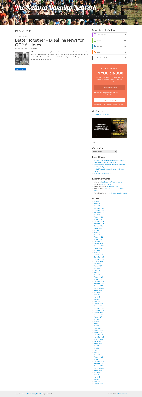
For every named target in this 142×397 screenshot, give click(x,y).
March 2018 (97, 301)
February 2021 (98, 237)
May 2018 (97, 297)
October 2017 (98, 313)
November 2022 (99, 210)
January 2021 (98, 239)
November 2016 (99, 337)
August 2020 (98, 248)
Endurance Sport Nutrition (104, 17)
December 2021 (99, 221)
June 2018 (97, 295)
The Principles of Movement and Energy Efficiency (109, 165)
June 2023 (97, 201)
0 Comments (33, 48)
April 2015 (97, 379)
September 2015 (99, 368)
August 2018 (98, 290)
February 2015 (98, 384)
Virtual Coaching (58, 17)
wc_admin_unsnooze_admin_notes (116, 193)
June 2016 (97, 348)
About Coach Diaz (44, 17)
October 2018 (98, 286)
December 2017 (99, 308)
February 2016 (98, 357)
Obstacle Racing (21, 37)
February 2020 (98, 255)
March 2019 (97, 275)
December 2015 (99, 361)
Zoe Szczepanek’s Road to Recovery (112, 182)
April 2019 (97, 273)
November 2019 (99, 259)
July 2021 (97, 230)
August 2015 (98, 370)
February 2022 (98, 217)
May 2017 (97, 324)
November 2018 (99, 284)
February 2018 (98, 304)
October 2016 (98, 339)
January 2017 (98, 332)
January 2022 (98, 219)
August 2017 (98, 317)
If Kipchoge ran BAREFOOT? (102, 173)
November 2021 (99, 224)
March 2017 (97, 328)
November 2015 (99, 364)
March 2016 (97, 355)
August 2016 (98, 344)
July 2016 (97, 346)
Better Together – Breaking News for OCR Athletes (49, 42)
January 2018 (98, 306)
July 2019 (97, 268)
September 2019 (99, 264)
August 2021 (98, 228)
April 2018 (97, 299)
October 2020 (98, 244)
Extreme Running (87, 17)
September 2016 (99, 341)
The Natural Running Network (56, 7)
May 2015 (97, 377)
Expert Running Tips (72, 17)
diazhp (18, 48)
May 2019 (97, 270)
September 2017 (99, 315)
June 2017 (97, 321)
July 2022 (97, 215)
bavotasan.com (122, 394)
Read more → (20, 69)
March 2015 (97, 381)
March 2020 (97, 252)
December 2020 (99, 241)
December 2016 (99, 335)
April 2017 (97, 326)
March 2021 (97, 235)
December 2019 (99, 257)
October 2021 (98, 226)
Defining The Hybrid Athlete (102, 167)
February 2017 (98, 330)
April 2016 (97, 352)
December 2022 (99, 208)
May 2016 (97, 350)
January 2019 (98, 279)
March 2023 (97, 206)
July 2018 (97, 292)
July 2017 (97, 319)
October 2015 (98, 366)
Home (34, 17)
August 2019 (98, 266)
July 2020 (97, 250)
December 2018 (99, 281)
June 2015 (97, 375)
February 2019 (98, 277)
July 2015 (97, 372)
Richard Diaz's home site (101, 114)
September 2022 (99, 213)
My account (120, 17)
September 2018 (99, 288)
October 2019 (98, 261)
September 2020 (99, 246)
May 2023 (97, 204)
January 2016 (98, 359)
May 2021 (97, 232)
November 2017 (99, 310)
